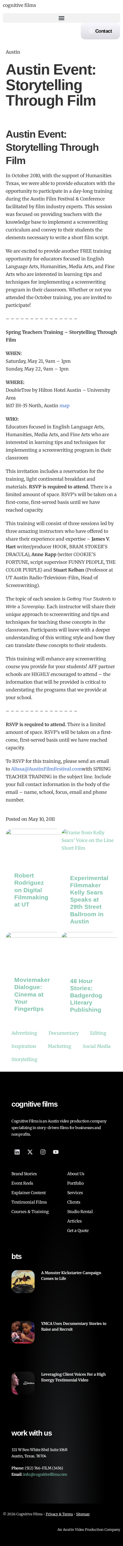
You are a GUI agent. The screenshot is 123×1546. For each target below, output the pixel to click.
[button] (61, 18)
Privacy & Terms (59, 1514)
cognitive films (19, 5)
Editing (98, 1033)
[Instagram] (43, 1152)
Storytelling (24, 1059)
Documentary (64, 1033)
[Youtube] (55, 1152)
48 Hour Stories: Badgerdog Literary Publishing (86, 995)
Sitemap (83, 1514)
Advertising (24, 1033)
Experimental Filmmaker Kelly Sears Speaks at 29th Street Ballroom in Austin (89, 900)
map (64, 405)
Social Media (97, 1046)
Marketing (59, 1046)
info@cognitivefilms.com (45, 1474)
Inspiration (23, 1046)
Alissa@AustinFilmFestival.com (46, 769)
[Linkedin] (17, 1152)
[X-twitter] (30, 1152)
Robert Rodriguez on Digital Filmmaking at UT (31, 890)
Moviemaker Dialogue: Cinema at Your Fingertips (32, 994)
